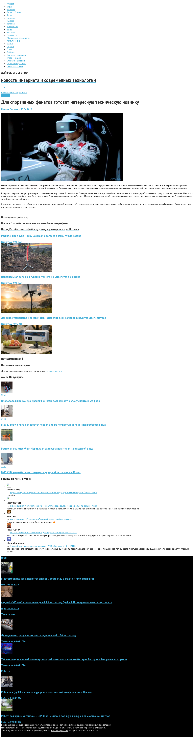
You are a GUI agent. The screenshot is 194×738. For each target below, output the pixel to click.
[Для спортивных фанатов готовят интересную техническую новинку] (62, 180)
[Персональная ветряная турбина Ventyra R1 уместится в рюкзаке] (26, 311)
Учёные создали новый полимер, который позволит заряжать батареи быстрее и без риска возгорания (64, 659)
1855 (3, 394)
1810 (3, 442)
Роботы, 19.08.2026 (11, 721)
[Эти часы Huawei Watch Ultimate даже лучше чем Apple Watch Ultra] (9, 526)
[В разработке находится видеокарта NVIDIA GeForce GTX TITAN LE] (9, 540)
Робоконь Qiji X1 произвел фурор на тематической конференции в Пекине (46, 692)
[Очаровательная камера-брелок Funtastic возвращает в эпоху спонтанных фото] (6, 392)
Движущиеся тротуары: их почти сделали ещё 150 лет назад (38, 635)
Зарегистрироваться (17, 92)
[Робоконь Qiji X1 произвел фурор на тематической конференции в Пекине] (6, 686)
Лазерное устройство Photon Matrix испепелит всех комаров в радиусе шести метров (53, 317)
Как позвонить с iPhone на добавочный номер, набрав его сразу (41, 519)
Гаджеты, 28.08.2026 (12, 282)
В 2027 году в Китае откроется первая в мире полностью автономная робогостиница (53, 424)
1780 (3, 466)
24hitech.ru (100, 727)
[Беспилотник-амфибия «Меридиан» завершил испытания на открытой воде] (6, 439)
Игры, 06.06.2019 (10, 584)
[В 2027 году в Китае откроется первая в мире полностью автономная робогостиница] (6, 415)
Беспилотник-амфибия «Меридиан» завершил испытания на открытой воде (47, 448)
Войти (4, 92)
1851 (3, 418)
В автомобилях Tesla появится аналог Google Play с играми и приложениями (47, 578)
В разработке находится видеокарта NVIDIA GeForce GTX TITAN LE (43, 545)
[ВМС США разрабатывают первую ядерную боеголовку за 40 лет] (6, 463)
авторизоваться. (54, 371)
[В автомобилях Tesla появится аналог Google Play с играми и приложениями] (6, 572)
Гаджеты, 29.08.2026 (12, 241)
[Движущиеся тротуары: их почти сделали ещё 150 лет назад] (6, 629)
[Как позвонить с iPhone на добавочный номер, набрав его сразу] (9, 513)
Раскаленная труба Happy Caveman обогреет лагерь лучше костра (41, 236)
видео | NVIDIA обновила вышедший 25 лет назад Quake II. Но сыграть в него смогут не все (56, 602)
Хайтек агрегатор (59, 730)
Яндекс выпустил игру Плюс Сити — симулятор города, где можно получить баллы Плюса (53, 492)
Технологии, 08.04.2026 (13, 665)
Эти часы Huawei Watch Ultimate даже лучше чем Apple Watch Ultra (43, 532)
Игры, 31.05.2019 (10, 608)
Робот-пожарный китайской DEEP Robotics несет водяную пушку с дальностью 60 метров (55, 716)
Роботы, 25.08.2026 (11, 698)
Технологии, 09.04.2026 (13, 641)
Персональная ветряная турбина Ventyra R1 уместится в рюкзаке (40, 276)
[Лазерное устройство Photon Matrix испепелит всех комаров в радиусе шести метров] (26, 352)
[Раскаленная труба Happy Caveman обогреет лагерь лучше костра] (26, 270)
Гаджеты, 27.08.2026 (11, 323)
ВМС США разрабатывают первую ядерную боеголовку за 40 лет (41, 472)
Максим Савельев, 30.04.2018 (16, 109)
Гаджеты (5, 95)
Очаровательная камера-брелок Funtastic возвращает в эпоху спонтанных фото (50, 401)
